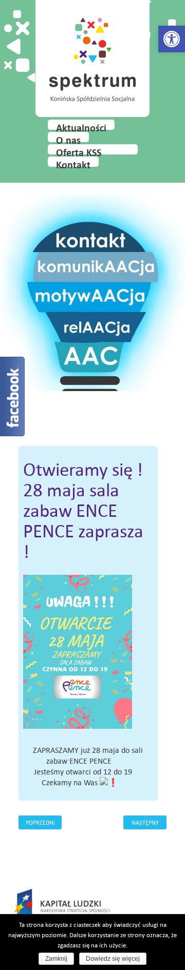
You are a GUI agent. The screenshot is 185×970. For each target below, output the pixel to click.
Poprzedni (40, 822)
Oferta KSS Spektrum (78, 150)
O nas (68, 138)
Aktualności (81, 126)
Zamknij (56, 958)
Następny (145, 822)
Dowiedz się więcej (113, 958)
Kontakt (73, 163)
